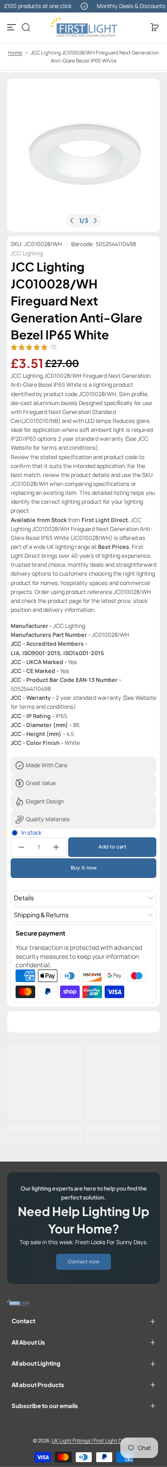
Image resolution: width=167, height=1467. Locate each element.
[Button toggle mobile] (12, 27)
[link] (83, 1262)
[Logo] (83, 27)
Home (15, 52)
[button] (26, 27)
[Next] (95, 220)
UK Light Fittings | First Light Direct (92, 1440)
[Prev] (71, 220)
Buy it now (84, 868)
